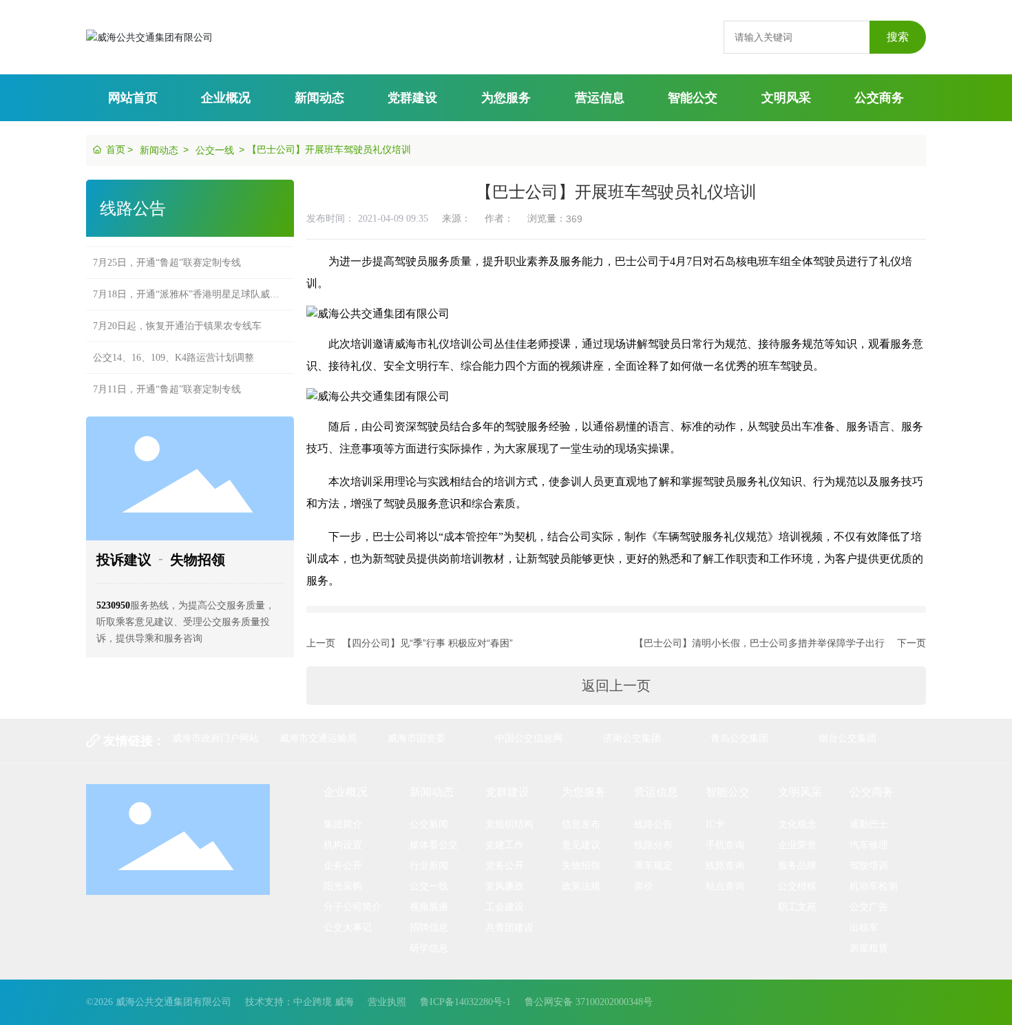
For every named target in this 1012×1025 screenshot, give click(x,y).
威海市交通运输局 (318, 737)
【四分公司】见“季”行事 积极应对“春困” (427, 642)
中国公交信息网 (528, 737)
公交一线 (215, 150)
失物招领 (197, 559)
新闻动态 (159, 150)
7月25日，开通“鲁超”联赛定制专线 (167, 252)
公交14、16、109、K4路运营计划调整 (173, 347)
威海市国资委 (416, 737)
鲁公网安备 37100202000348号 (589, 1002)
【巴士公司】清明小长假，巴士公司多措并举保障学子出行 (759, 642)
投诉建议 (123, 559)
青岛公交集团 (739, 737)
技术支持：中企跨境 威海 (299, 1002)
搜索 (898, 37)
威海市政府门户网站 (215, 737)
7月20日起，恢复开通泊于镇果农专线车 (177, 315)
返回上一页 (616, 685)
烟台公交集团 (847, 737)
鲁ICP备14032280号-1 (465, 1002)
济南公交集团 (632, 737)
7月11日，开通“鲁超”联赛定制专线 (167, 379)
